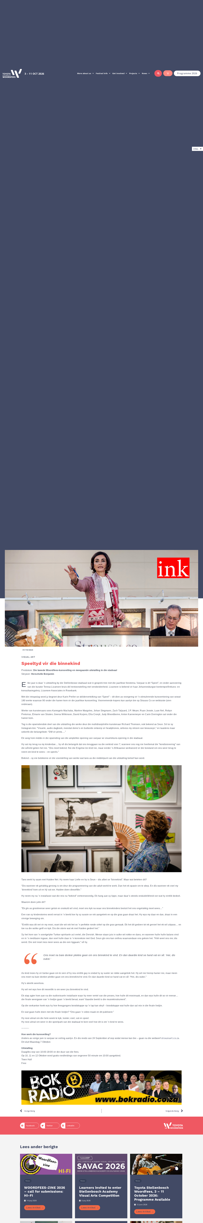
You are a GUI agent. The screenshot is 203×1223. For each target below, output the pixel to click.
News (144, 73)
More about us (84, 73)
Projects (133, 73)
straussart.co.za (170, 1038)
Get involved (118, 73)
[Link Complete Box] (46, 1186)
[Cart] (167, 73)
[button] (197, 149)
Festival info (102, 73)
